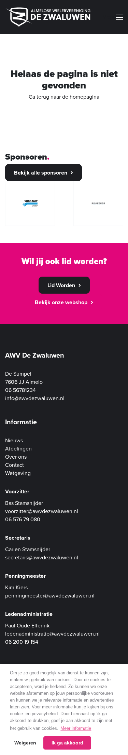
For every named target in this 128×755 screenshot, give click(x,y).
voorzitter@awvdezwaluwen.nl (41, 511)
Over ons (16, 457)
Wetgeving (18, 473)
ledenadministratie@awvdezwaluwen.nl (52, 633)
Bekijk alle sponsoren (40, 172)
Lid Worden (61, 285)
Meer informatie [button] (75, 728)
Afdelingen (18, 448)
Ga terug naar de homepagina (64, 97)
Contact (14, 465)
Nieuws (14, 440)
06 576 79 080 (22, 519)
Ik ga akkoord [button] (67, 742)
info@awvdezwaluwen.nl (35, 398)
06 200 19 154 (21, 642)
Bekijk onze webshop (61, 302)
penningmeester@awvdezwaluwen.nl (50, 595)
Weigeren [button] (25, 742)
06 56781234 (20, 390)
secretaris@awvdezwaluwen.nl (41, 557)
